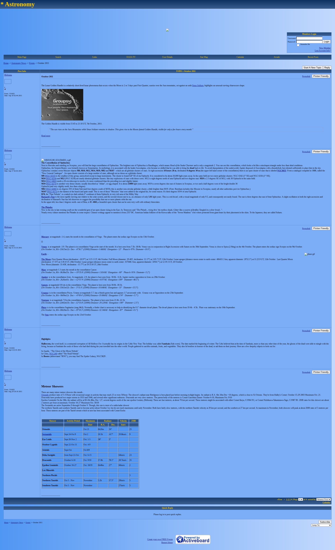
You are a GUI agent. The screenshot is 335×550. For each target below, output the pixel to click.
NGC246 (53, 353)
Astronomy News (18, 63)
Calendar (326, 502)
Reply (327, 67)
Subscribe (325, 522)
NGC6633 (281, 170)
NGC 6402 (51, 181)
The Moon (46, 259)
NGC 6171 (52, 191)
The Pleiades (47, 207)
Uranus (44, 293)
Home (6, 63)
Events (32, 63)
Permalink (306, 76)
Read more (45, 136)
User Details (167, 57)
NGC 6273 (51, 184)
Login (326, 41)
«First (280, 499)
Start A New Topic (313, 67)
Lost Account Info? (323, 50)
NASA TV (131, 57)
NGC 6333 (50, 176)
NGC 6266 (51, 189)
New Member (325, 48)
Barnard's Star (48, 197)
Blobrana (8, 75)
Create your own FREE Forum (160, 539)
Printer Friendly (321, 76)
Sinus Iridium (197, 85)
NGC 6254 (51, 178)
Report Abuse (167, 542)
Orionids (45, 395)
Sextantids (47, 434)
